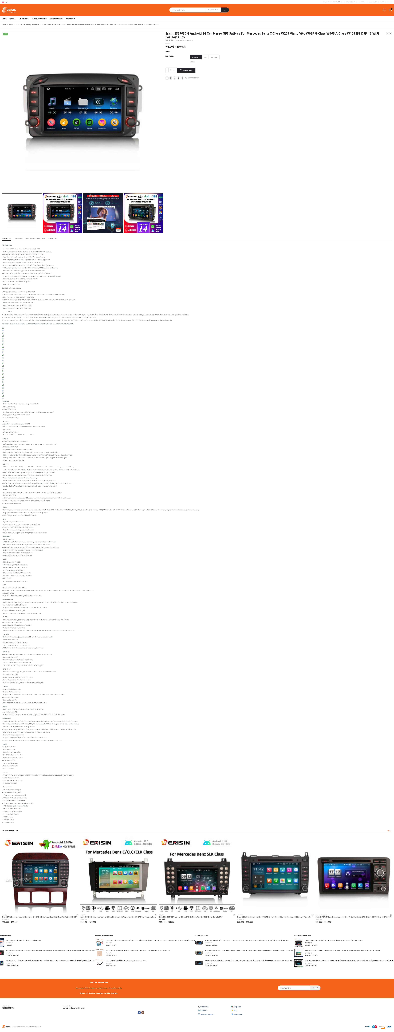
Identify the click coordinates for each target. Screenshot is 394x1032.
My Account (350, 2)
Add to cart (188, 70)
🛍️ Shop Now (236, 1007)
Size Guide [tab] (18, 238)
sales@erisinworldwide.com (73, 1008)
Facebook (167, 78)
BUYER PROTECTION (56, 19)
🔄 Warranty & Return (206, 1014)
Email (178, 78)
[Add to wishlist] (77, 915)
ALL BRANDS (23, 19)
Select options (75, 840)
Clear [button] (193, 62)
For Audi (83, 915)
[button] (2, 112)
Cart (382, 2)
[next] (390, 33)
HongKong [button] (196, 57)
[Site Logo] (9, 10)
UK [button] (205, 57)
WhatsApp (182, 78)
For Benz (4, 915)
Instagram (142, 1012)
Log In (390, 2)
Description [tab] (6, 238)
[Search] (225, 9)
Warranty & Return (39, 19)
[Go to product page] (40, 874)
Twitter (170, 78)
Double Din (240, 915)
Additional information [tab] (35, 238)
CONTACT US (70, 19)
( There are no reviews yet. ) (183, 40)
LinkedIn (174, 78)
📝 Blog (234, 1010)
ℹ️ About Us (202, 1010)
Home (4, 19)
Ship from (169, 56)
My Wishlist (373, 2)
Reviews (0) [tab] (52, 238)
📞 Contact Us (203, 1007)
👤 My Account (236, 1014)
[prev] (387, 33)
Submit (315, 988)
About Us (362, 2)
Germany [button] (214, 57)
